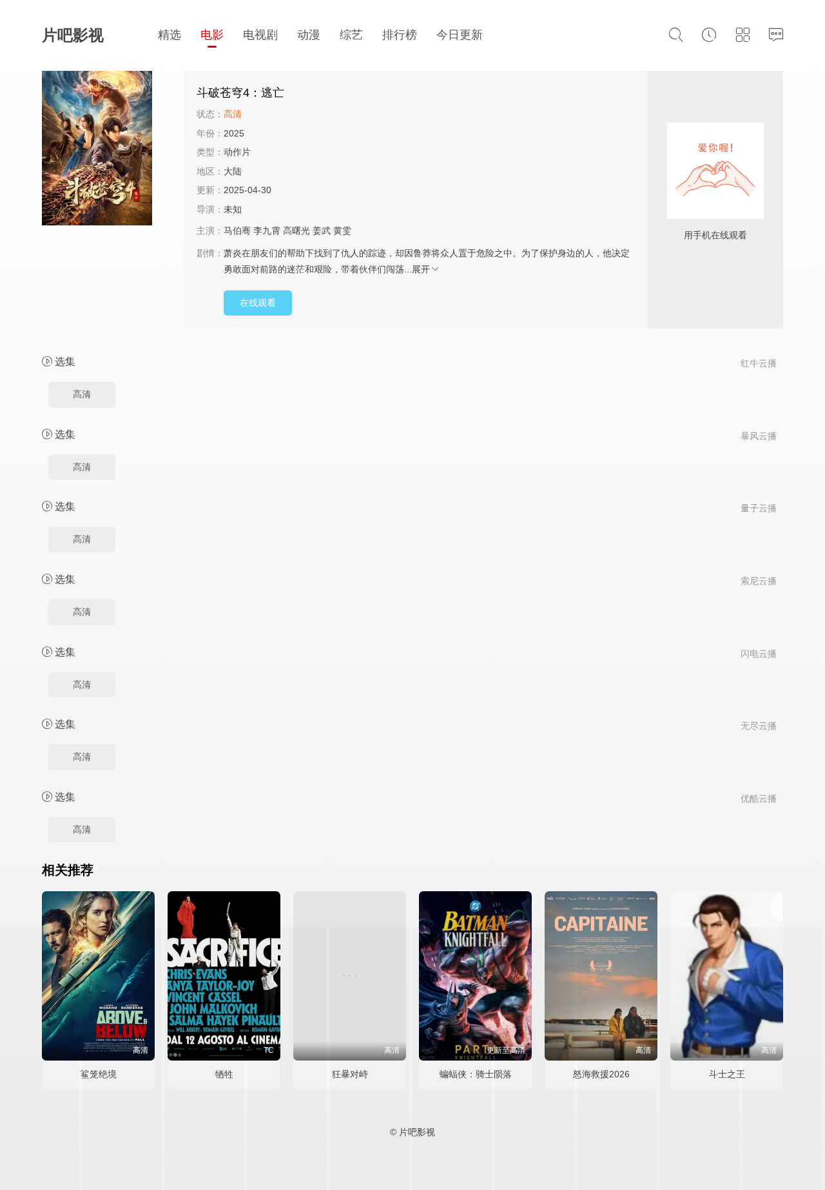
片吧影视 (73, 35)
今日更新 (459, 34)
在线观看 (258, 303)
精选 (169, 34)
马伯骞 (237, 230)
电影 (212, 34)
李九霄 (266, 230)
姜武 (322, 230)
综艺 (351, 34)
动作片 (237, 152)
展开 (421, 269)
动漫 (308, 34)
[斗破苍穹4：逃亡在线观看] (113, 150)
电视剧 (260, 34)
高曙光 (296, 230)
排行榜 (399, 34)
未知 (233, 209)
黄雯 (342, 230)
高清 (82, 394)
